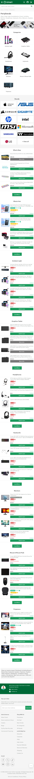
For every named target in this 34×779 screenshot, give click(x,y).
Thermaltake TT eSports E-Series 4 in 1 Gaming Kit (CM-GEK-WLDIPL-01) (21, 470)
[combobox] (17, 6)
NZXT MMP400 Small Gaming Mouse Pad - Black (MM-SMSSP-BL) (20, 569)
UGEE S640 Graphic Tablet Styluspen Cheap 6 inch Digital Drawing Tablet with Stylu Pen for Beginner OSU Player (21, 337)
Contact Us (20, 753)
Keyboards (25, 61)
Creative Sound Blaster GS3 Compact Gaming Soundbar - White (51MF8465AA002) (20, 173)
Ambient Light (8, 46)
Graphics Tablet (25, 46)
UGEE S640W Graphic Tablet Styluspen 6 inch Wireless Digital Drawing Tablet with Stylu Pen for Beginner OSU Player (21, 356)
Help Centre (20, 742)
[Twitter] (8, 761)
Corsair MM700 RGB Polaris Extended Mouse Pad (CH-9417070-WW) (21, 557)
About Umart (4, 717)
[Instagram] (8, 766)
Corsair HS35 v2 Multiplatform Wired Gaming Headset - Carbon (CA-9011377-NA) (20, 412)
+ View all (25, 141)
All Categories (20, 725)
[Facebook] (3, 761)
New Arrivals (20, 722)
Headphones (8, 61)
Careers (3, 722)
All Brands (19, 728)
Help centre (14, 689)
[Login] (27, 2)
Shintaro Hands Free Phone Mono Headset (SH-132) (21, 390)
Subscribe (28, 707)
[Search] (31, 6)
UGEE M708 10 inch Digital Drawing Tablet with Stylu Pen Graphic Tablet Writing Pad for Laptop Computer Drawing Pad (21, 347)
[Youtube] (3, 766)
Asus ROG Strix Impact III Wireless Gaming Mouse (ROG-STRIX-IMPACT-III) (21, 578)
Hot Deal (19, 720)
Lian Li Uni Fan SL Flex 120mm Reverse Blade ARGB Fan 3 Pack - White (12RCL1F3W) (21, 183)
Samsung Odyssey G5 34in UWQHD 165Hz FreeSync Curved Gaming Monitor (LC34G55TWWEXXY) (19, 532)
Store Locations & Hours (7, 720)
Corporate (19, 736)
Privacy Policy (22, 776)
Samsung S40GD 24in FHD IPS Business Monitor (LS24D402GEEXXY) (20, 508)
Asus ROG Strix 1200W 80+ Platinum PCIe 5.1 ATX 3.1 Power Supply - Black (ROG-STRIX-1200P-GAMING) (21, 233)
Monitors (8, 76)
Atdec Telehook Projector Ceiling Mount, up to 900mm (20, 636)
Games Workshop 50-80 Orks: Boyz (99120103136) (21, 153)
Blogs (2, 725)
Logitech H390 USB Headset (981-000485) (19, 399)
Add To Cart (22, 168)
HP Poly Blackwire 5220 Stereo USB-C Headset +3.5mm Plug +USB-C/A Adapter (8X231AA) (20, 379)
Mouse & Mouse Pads (25, 76)
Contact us (14, 691)
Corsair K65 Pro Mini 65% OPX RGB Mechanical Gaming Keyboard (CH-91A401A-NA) (20, 458)
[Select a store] (24, 2)
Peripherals (12, 9)
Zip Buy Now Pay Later (7, 728)
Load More (17, 194)
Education (19, 734)
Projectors (8, 91)
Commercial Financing (7, 731)
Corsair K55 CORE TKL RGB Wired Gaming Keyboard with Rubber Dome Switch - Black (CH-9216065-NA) (21, 437)
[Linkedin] (13, 766)
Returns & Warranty (22, 747)
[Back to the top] (31, 765)
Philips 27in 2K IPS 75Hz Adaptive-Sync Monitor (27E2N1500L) (20, 495)
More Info (21, 159)
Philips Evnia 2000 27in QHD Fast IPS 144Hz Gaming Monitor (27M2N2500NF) (21, 520)
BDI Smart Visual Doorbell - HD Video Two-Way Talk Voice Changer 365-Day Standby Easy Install (21, 242)
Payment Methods (21, 745)
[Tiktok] (13, 761)
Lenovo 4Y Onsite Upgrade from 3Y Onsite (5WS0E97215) (19, 164)
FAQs (18, 739)
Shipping (19, 750)
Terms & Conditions (13, 776)
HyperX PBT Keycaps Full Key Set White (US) (20, 448)
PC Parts (6, 9)
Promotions (20, 717)
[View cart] (31, 2)
